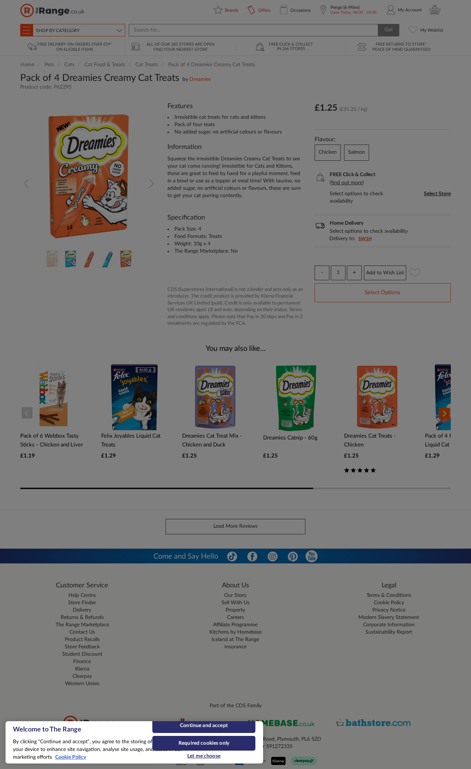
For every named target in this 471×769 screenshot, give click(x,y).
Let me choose (203, 756)
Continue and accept (204, 725)
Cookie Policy (70, 757)
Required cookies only (203, 743)
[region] (134, 742)
